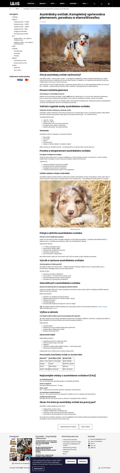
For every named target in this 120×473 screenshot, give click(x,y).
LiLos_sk (93, 445)
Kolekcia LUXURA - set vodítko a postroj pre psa (23, 43)
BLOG (64, 454)
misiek (55, 308)
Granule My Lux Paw (20, 60)
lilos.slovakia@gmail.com (98, 439)
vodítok (99, 307)
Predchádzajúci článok (68, 427)
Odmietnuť (71, 461)
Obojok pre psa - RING (20, 29)
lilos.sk (92, 443)
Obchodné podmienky (70, 440)
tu (61, 464)
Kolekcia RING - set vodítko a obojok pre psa (23, 39)
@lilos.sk (93, 447)
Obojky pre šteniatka (20, 31)
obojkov (105, 307)
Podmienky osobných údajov (72, 442)
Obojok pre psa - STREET (21, 24)
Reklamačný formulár (69, 450)
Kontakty (66, 452)
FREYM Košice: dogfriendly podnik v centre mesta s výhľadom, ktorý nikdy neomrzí (46, 457)
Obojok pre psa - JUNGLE (21, 27)
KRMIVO (14, 58)
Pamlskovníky (18, 51)
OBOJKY (14, 19)
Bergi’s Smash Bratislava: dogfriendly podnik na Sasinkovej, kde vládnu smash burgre (46, 449)
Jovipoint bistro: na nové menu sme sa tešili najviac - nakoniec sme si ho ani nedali (46, 442)
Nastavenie (38, 469)
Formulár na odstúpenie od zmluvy (71, 444)
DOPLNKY (15, 49)
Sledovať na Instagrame (22, 463)
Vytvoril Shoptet (106, 468)
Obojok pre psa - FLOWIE (21, 22)
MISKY (14, 46)
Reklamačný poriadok (69, 447)
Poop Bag (17, 53)
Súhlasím (82, 461)
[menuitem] (31, 3)
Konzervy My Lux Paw (20, 63)
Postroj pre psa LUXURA (21, 34)
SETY (13, 36)
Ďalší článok (85, 427)
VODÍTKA (15, 17)
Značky (14, 65)
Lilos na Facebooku (96, 441)
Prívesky (16, 56)
